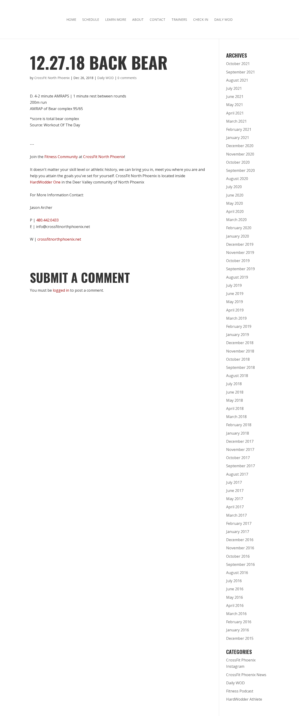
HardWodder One (45, 182)
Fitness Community (61, 156)
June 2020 (234, 195)
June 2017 (234, 490)
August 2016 (237, 572)
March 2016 (236, 613)
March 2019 (236, 318)
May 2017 (234, 498)
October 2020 (238, 162)
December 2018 (239, 342)
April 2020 (235, 211)
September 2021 (240, 72)
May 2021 (234, 104)
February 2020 (238, 227)
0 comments (127, 78)
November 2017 (240, 449)
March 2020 (236, 219)
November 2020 (240, 154)
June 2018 (234, 392)
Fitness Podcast (239, 691)
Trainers (179, 20)
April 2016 (235, 605)
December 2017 (239, 441)
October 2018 (238, 359)
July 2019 (234, 285)
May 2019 (234, 301)
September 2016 (240, 564)
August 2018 (237, 375)
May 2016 (234, 597)
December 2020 (239, 145)
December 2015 (239, 638)
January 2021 (237, 137)
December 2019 (239, 244)
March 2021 (236, 121)
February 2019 (238, 326)
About (138, 20)
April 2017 (235, 506)
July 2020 (234, 186)
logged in (61, 290)
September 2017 (240, 465)
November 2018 (240, 351)
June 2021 (234, 96)
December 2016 (239, 539)
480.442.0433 (47, 220)
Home (71, 20)
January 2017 (237, 531)
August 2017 (237, 474)
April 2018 (235, 408)
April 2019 (235, 310)
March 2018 (236, 416)
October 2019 (238, 260)
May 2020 (234, 203)
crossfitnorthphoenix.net (59, 239)
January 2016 (237, 630)
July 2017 (234, 482)
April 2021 (235, 113)
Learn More (115, 20)
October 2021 (238, 63)
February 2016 (238, 621)
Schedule (90, 20)
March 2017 (236, 515)
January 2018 (237, 433)
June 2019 (234, 293)
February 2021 (238, 129)
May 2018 (234, 400)
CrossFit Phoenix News (246, 674)
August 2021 (237, 80)
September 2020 (240, 170)
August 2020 (237, 178)
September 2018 (240, 367)
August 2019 (237, 277)
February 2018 (238, 424)
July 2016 (234, 580)
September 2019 (240, 268)
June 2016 (234, 588)
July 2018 (234, 383)
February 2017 (238, 523)
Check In (200, 20)
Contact (157, 20)
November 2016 (240, 547)
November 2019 (240, 252)
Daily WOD (223, 20)
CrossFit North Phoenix (52, 78)
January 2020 (237, 236)
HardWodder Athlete (244, 699)
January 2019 (237, 334)
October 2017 (238, 457)
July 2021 (234, 88)
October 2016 (238, 556)
